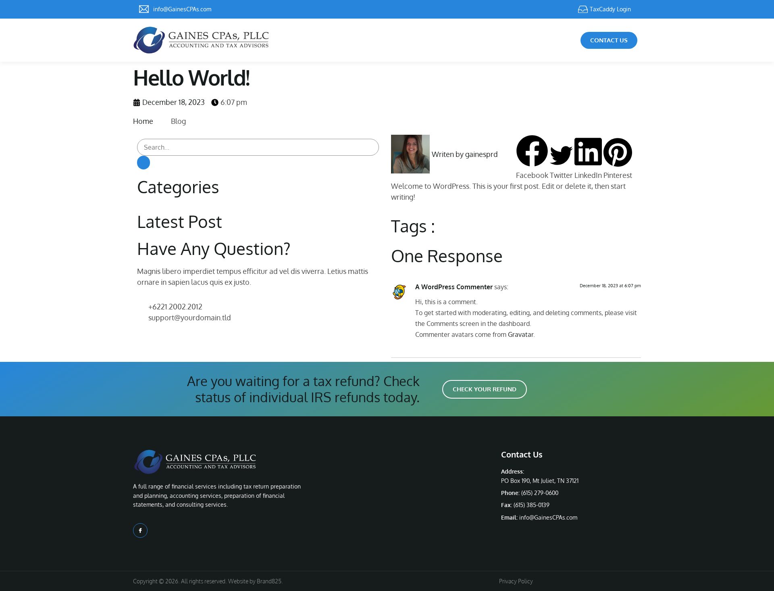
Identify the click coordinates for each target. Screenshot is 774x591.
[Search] (143, 162)
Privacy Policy (516, 581)
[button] (532, 158)
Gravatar (520, 334)
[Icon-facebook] (140, 530)
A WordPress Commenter (454, 286)
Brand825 (269, 581)
